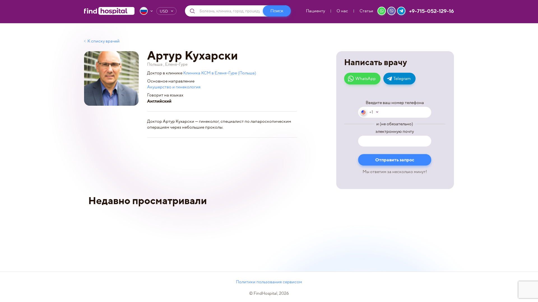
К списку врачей (103, 41)
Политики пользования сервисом (269, 281)
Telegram (402, 78)
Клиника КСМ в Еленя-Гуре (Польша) (219, 73)
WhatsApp (365, 78)
